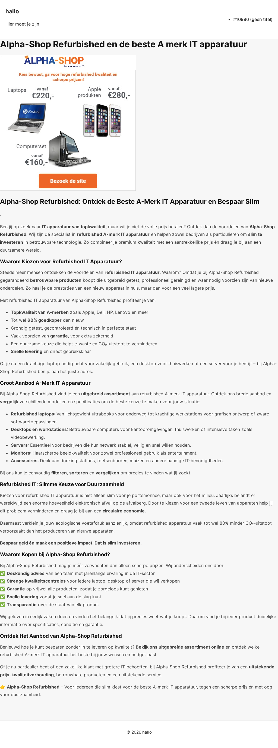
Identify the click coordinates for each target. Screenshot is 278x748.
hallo (12, 11)
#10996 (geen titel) (253, 19)
